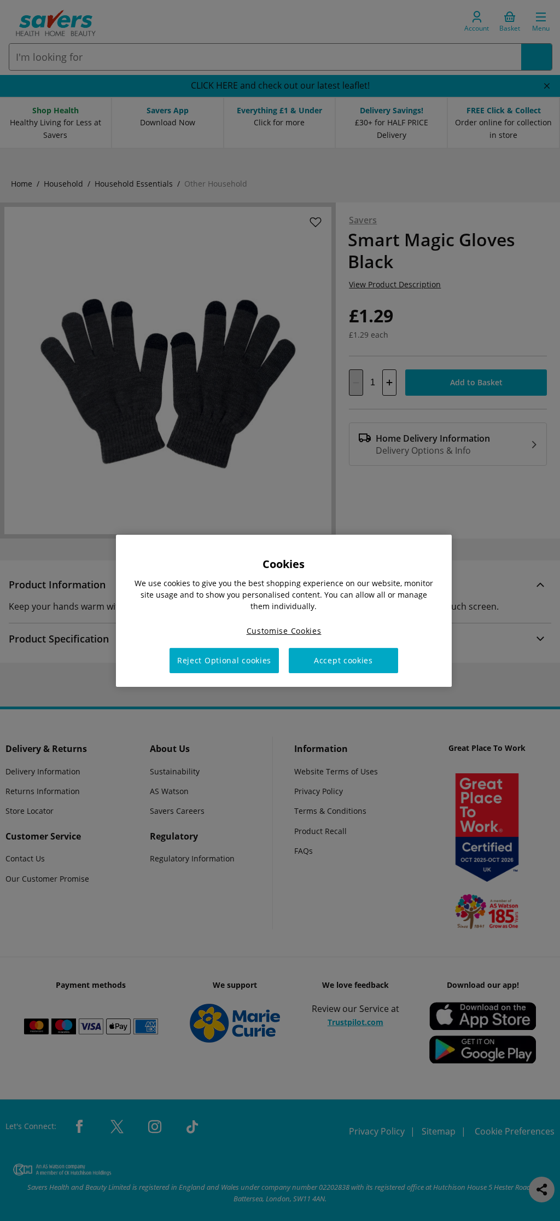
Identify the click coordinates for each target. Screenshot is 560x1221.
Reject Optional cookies (224, 660)
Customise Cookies (284, 630)
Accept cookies (343, 660)
